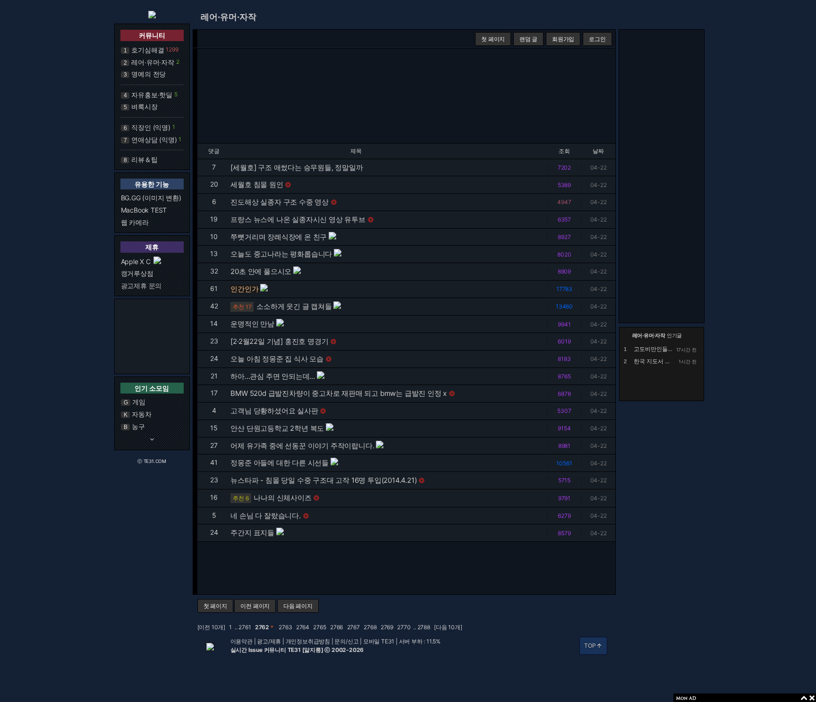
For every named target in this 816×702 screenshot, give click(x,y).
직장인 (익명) (150, 127)
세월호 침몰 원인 (256, 184)
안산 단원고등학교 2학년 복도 (277, 428)
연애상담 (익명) (154, 140)
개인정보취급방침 (308, 641)
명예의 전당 (148, 74)
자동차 (141, 414)
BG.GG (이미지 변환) (151, 198)
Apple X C (136, 261)
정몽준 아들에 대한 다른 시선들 (279, 462)
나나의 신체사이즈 (282, 497)
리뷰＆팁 (144, 159)
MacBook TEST (144, 210)
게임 (138, 402)
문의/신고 (346, 641)
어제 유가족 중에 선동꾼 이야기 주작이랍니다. (302, 445)
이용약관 (241, 641)
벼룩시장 (144, 107)
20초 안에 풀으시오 (260, 271)
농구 (138, 426)
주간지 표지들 (252, 532)
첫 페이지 (493, 39)
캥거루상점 (137, 273)
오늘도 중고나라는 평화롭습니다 (281, 253)
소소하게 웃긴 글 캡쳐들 (294, 306)
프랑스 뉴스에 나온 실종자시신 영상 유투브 (297, 219)
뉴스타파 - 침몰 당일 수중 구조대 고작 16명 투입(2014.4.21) (323, 480)
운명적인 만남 (252, 323)
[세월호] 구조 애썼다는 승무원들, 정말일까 (296, 167)
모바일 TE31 (378, 641)
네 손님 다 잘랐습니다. (265, 515)
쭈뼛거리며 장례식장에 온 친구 (278, 236)
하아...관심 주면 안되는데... (272, 376)
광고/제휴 (269, 641)
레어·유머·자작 (152, 62)
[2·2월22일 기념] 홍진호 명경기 (279, 341)
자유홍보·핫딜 (151, 95)
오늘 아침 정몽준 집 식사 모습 (276, 358)
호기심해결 (147, 50)
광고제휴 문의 (141, 286)
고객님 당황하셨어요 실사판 (274, 410)
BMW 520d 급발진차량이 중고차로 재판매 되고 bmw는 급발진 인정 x (338, 393)
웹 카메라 (135, 222)
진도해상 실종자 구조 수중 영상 (279, 201)
